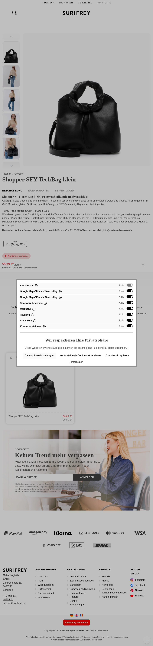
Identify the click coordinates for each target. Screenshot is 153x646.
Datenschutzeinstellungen (39, 355)
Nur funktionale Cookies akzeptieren (80, 355)
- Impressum (76, 362)
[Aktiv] (130, 285)
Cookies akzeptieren (117, 355)
